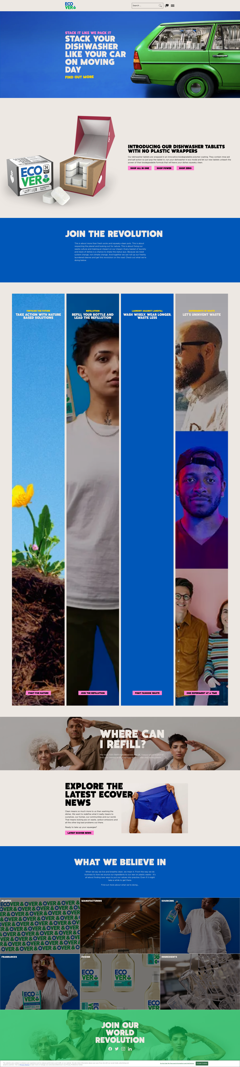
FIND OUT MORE (79, 77)
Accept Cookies (202, 1063)
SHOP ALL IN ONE (139, 168)
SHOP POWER (164, 168)
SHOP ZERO (185, 168)
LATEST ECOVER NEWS (79, 833)
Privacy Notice (24, 1065)
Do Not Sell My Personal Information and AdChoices (177, 1063)
